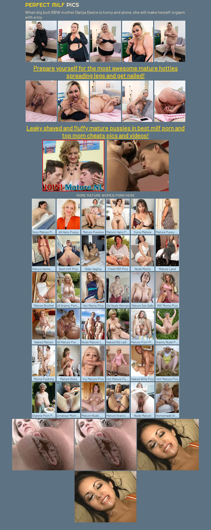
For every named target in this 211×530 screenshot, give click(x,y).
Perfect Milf (52, 4)
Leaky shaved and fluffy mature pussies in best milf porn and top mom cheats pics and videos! (105, 131)
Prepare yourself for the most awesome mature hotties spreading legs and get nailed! (105, 71)
